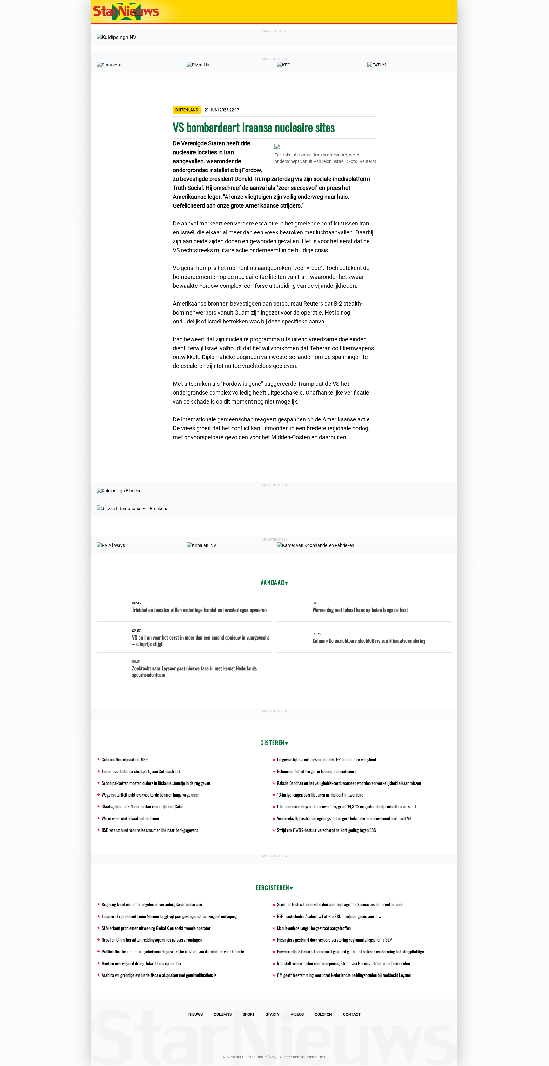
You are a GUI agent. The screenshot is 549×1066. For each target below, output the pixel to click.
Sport (248, 1014)
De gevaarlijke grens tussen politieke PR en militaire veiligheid (326, 759)
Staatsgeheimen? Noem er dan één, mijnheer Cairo (142, 806)
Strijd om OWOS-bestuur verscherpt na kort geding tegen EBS (326, 830)
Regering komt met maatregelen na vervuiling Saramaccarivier (152, 904)
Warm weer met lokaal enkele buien (130, 818)
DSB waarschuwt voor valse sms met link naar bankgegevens (150, 830)
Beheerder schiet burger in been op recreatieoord (316, 771)
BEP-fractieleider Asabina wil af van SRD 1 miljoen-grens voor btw (329, 916)
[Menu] (446, 11)
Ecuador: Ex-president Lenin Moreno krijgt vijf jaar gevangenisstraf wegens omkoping (169, 916)
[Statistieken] (454, 1061)
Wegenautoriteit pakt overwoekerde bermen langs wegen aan (150, 794)
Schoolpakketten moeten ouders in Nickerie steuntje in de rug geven (156, 782)
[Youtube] (253, 1035)
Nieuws (195, 1014)
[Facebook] (231, 1035)
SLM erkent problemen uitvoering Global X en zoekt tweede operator (156, 927)
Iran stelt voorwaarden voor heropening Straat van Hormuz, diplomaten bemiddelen (343, 963)
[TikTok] (296, 1035)
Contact (352, 1014)
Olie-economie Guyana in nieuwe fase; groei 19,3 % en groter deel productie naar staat (346, 806)
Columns (223, 1014)
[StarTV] (438, 12)
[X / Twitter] (274, 1035)
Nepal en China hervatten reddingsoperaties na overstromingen (152, 939)
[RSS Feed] (318, 1035)
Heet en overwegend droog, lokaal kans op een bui (141, 963)
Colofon (323, 1014)
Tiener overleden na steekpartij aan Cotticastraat (141, 771)
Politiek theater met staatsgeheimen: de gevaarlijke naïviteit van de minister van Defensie (173, 951)
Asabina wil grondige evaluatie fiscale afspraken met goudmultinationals (159, 975)
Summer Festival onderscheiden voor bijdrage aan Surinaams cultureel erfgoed (340, 904)
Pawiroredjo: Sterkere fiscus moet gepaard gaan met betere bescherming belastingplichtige (350, 951)
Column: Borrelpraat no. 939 (125, 759)
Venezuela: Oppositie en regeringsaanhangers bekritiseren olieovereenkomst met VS (344, 818)
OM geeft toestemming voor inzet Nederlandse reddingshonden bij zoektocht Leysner (344, 975)
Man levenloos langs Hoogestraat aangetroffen (314, 927)
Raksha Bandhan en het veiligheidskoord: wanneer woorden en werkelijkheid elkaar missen (349, 782)
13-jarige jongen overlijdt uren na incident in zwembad (320, 794)
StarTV (273, 1014)
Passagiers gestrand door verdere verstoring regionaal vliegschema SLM (334, 939)
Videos (297, 1014)
